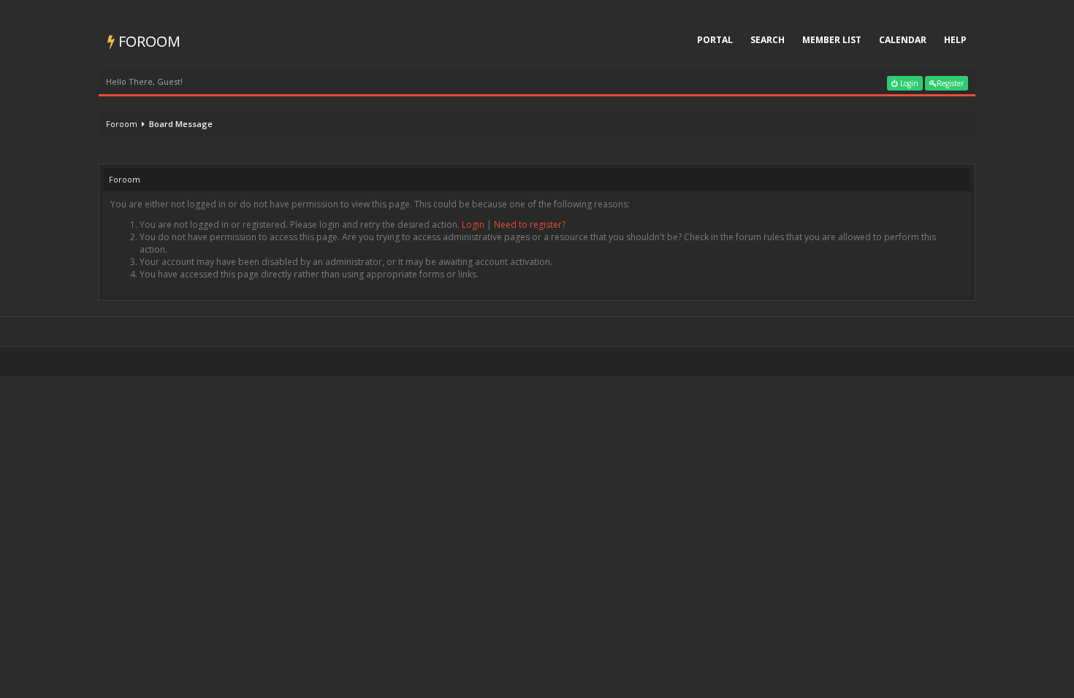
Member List (831, 40)
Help (955, 40)
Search (767, 40)
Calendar (902, 40)
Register (950, 83)
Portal (715, 40)
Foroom (147, 41)
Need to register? (529, 224)
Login (908, 83)
